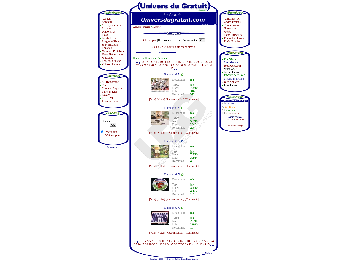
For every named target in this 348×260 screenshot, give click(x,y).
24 (137, 65)
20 (197, 61)
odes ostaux (232, 21)
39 (192, 65)
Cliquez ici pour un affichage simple (174, 46)
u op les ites (111, 25)
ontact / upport (112, 88)
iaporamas (108, 31)
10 (161, 61)
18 (190, 61)
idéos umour (111, 64)
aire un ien (109, 91)
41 (199, 65)
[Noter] (161, 99)
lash (105, 34)
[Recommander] (175, 99)
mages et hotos (111, 41)
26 (145, 65)
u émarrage (110, 81)
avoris (106, 94)
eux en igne (110, 44)
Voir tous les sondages (235, 126)
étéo (227, 31)
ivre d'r (108, 98)
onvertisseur (232, 25)
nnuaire (107, 21)
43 (206, 65)
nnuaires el (232, 18)
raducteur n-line (235, 38)
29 (155, 65)
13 (172, 61)
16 (182, 61)
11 (164, 61)
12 (168, 61)
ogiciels (107, 47)
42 (203, 65)
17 (186, 61)
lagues (106, 28)
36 (181, 65)
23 (210, 61)
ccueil (106, 18)
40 (195, 65)
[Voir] (152, 99)
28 (152, 65)
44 (210, 65)
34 (174, 65)
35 (177, 65)
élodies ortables (113, 51)
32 (166, 65)
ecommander (110, 101)
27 (148, 65)
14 (175, 61)
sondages (240, 119)
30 (159, 65)
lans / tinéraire (233, 34)
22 (206, 61)
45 (171, 68)
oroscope (230, 28)
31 (163, 65)
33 (170, 65)
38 (188, 65)
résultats (229, 119)
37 (184, 65)
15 (179, 61)
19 (193, 61)
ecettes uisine (111, 60)
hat (104, 85)
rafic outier (232, 41)
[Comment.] (192, 99)
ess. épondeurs (112, 54)
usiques (107, 57)
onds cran (109, 38)
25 (141, 65)
